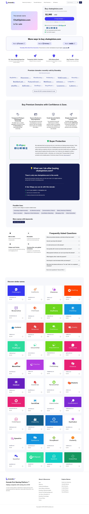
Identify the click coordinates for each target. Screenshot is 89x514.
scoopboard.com (50, 445)
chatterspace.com (12, 427)
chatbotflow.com (69, 464)
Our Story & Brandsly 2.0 (44, 494)
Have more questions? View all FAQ (55, 269)
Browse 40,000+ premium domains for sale (44, 91)
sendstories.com (31, 297)
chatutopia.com (31, 316)
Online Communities (70, 213)
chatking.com (68, 297)
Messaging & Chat (60, 213)
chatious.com (68, 371)
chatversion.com (50, 334)
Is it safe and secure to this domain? (55, 244)
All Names (55, 2)
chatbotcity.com (31, 427)
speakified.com (12, 464)
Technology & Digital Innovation (21, 210)
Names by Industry (26, 2)
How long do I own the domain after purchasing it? (58, 260)
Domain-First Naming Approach (45, 492)
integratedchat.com (51, 352)
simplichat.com (31, 334)
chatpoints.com (50, 316)
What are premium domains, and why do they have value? (60, 237)
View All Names (65, 492)
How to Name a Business (44, 488)
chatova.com (49, 297)
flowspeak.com (50, 427)
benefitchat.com (31, 390)
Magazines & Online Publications (32, 213)
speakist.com (49, 464)
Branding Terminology (44, 496)
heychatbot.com (69, 427)
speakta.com (11, 445)
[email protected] (49, 195)
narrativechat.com (50, 390)
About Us (41, 484)
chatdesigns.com (12, 297)
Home (40, 500)
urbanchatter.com (50, 408)
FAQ (40, 482)
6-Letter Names (65, 490)
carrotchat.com (31, 408)
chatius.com (30, 371)
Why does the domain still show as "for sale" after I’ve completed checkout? (62, 265)
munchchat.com (12, 371)
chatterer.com (12, 390)
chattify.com (68, 334)
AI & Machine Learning (35, 210)
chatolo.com (68, 390)
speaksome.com (31, 445)
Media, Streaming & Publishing (64, 210)
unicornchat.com (31, 353)
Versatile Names (37, 2)
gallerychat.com (69, 353)
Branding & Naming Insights (45, 490)
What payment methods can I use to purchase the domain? (61, 252)
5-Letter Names (65, 488)
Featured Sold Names (43, 486)
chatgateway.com (50, 371)
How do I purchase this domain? (54, 241)
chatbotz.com (12, 334)
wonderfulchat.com (13, 315)
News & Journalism (18, 213)
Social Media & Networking (47, 213)
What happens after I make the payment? (56, 256)
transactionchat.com (13, 408)
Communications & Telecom (48, 210)
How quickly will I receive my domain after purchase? (59, 248)
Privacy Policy (42, 498)
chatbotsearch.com (70, 408)
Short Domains (47, 2)
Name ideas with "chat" (19, 222)
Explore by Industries (66, 482)
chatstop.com (68, 316)
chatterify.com (68, 445)
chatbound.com (12, 353)
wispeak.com (30, 464)
